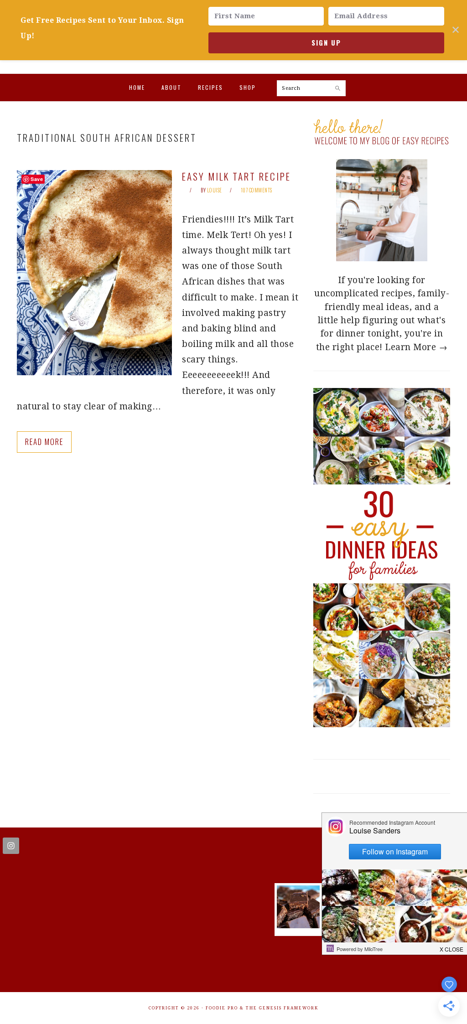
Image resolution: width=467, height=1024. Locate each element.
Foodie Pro (222, 1008)
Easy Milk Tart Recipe (236, 176)
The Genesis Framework (282, 1008)
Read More (44, 441)
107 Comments (256, 190)
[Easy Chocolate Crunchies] (298, 925)
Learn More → (416, 347)
